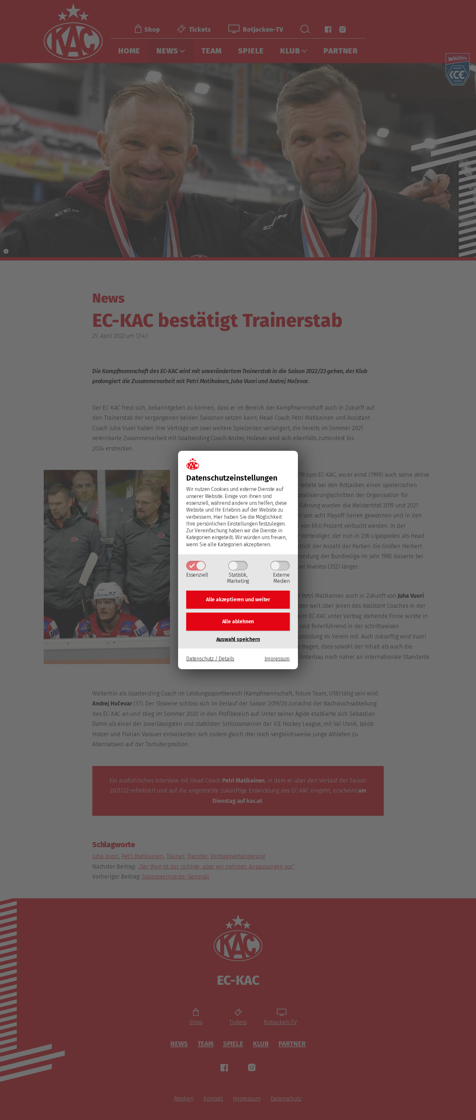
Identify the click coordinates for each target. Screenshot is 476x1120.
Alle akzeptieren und (238, 599)
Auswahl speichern (238, 639)
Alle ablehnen (238, 621)
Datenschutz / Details (210, 659)
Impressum (277, 659)
